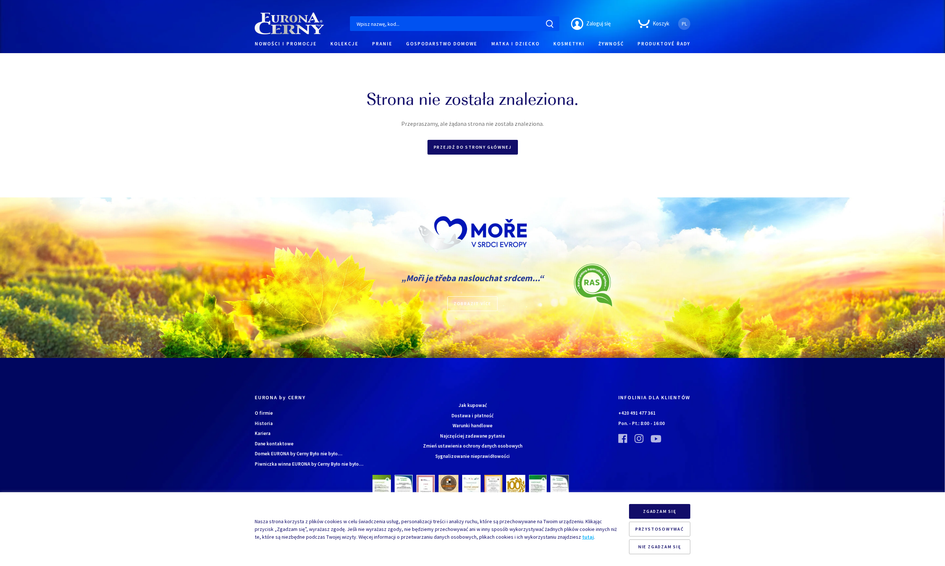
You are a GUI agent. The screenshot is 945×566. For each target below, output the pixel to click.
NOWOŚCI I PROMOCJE (286, 44)
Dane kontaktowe (274, 444)
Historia (264, 423)
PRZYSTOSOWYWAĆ (659, 529)
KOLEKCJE (344, 44)
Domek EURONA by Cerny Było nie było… (298, 454)
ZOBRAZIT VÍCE (472, 303)
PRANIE (382, 44)
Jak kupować (472, 405)
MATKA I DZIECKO (515, 44)
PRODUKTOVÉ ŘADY (664, 44)
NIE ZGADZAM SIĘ (659, 546)
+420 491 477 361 (637, 413)
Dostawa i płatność (472, 416)
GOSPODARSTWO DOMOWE (441, 44)
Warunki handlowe (472, 425)
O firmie (264, 413)
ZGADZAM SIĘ (659, 511)
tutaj (588, 537)
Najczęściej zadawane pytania (472, 436)
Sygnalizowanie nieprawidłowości (472, 456)
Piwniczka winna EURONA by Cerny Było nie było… (309, 464)
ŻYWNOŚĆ (611, 44)
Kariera (263, 433)
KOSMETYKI (569, 44)
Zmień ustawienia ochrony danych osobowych (472, 446)
